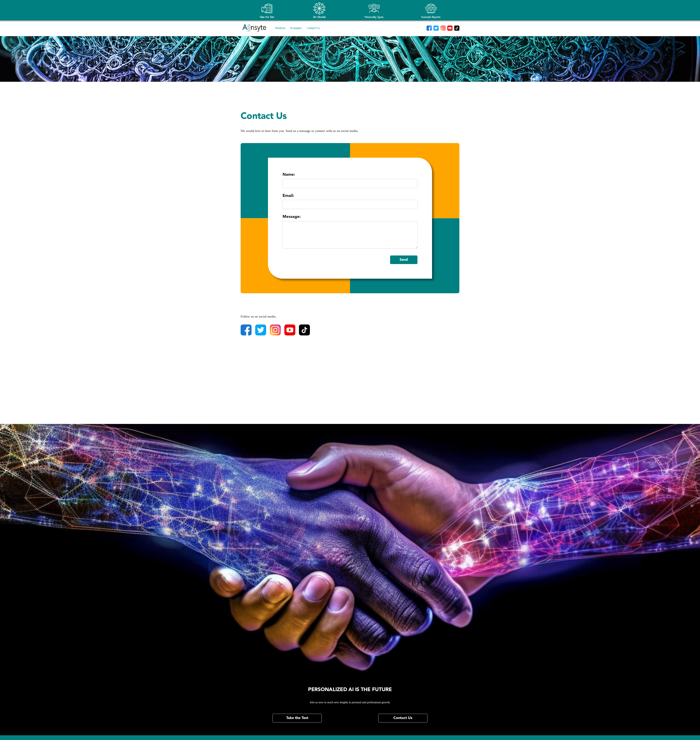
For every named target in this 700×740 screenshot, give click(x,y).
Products (280, 28)
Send (404, 260)
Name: (289, 175)
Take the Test (297, 718)
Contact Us (313, 28)
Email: (288, 196)
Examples (296, 28)
